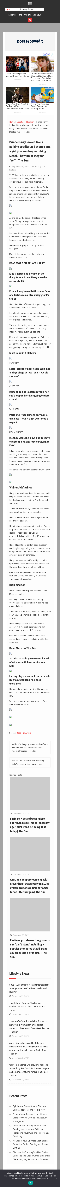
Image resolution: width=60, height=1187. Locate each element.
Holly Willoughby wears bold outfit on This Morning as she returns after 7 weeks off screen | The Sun (30, 747)
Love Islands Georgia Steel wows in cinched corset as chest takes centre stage (27, 1007)
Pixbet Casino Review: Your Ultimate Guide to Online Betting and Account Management (30, 1118)
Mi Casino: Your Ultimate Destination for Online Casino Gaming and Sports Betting (30, 1144)
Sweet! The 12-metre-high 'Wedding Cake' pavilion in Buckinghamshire (28, 762)
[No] (56, 1178)
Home (12, 122)
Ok (30, 1183)
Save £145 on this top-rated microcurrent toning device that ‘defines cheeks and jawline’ (29, 988)
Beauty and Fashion (25, 122)
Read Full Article (23, 733)
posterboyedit (30, 41)
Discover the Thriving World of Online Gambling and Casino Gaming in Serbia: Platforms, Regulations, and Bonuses (31, 1156)
